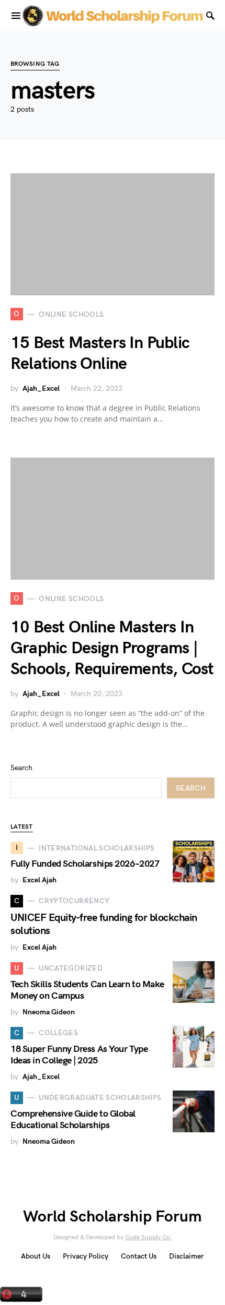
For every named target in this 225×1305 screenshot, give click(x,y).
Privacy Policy (85, 1256)
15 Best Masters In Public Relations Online (99, 353)
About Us (35, 1256)
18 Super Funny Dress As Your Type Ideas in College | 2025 (79, 1055)
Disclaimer (186, 1256)
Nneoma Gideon (48, 1012)
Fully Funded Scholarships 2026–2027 (84, 863)
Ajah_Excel (41, 388)
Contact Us (138, 1256)
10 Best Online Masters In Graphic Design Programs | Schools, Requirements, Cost (111, 648)
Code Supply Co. (148, 1237)
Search (21, 767)
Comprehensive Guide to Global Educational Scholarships (73, 1119)
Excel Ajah (39, 880)
